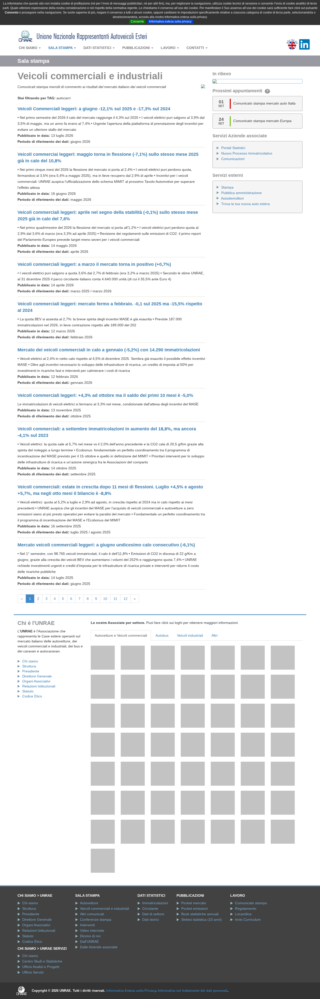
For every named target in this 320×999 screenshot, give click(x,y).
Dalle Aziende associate (99, 947)
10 (105, 599)
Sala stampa (61, 48)
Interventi (87, 925)
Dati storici (150, 919)
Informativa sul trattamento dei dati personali (193, 990)
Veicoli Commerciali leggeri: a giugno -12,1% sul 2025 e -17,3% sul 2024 (94, 108)
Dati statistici (98, 48)
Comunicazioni (232, 159)
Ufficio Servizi (33, 972)
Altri (215, 635)
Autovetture (89, 903)
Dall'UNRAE (89, 941)
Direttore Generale (37, 676)
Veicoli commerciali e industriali (104, 908)
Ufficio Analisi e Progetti (40, 967)
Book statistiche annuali (199, 914)
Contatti (195, 48)
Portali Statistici (233, 148)
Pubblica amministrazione (241, 193)
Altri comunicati (92, 914)
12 (126, 599)
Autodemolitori (232, 198)
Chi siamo (28, 48)
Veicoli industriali (190, 635)
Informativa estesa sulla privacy (170, 21)
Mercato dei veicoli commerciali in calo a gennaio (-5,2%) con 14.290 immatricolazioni (109, 349)
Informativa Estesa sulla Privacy (131, 990)
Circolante (150, 908)
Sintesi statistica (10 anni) (201, 919)
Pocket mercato (193, 903)
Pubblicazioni (136, 48)
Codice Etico (32, 696)
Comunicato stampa (251, 903)
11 (115, 599)
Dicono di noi (90, 936)
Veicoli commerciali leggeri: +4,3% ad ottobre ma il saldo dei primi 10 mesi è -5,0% (105, 395)
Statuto (28, 691)
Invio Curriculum (248, 919)
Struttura (29, 666)
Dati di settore (153, 914)
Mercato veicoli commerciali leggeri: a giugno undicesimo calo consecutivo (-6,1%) (106, 544)
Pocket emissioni (194, 908)
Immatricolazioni (155, 903)
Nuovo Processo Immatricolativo (246, 153)
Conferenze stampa (95, 919)
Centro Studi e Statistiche (42, 961)
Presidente (30, 671)
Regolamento (245, 908)
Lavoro (168, 48)
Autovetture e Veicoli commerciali (121, 635)
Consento (137, 21)
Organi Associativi (36, 681)
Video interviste (92, 930)
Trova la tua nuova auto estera (245, 204)
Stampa (227, 187)
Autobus (162, 635)
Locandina (243, 914)
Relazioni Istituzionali (38, 686)
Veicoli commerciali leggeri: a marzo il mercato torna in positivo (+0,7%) (94, 264)
